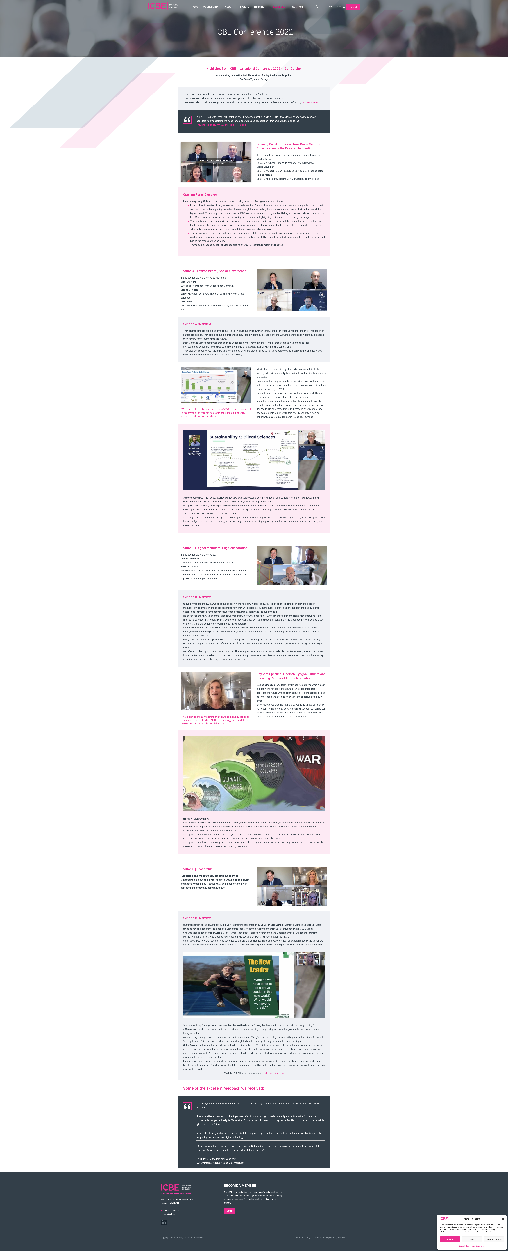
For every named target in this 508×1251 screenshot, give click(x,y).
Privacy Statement (477, 1246)
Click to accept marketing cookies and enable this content (216, 162)
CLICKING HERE (310, 102)
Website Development (324, 1237)
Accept (450, 1239)
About (229, 6)
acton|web (342, 1237)
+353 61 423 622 (172, 1210)
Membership (210, 6)
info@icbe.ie (170, 1214)
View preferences (493, 1239)
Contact (297, 6)
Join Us (353, 7)
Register (337, 7)
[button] (502, 1219)
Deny (472, 1239)
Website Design (303, 1237)
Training (259, 6)
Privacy (180, 1237)
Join (229, 1211)
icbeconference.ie (274, 1073)
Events (244, 6)
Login (330, 7)
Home (195, 6)
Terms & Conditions (194, 1237)
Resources (278, 6)
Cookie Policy (464, 1246)
